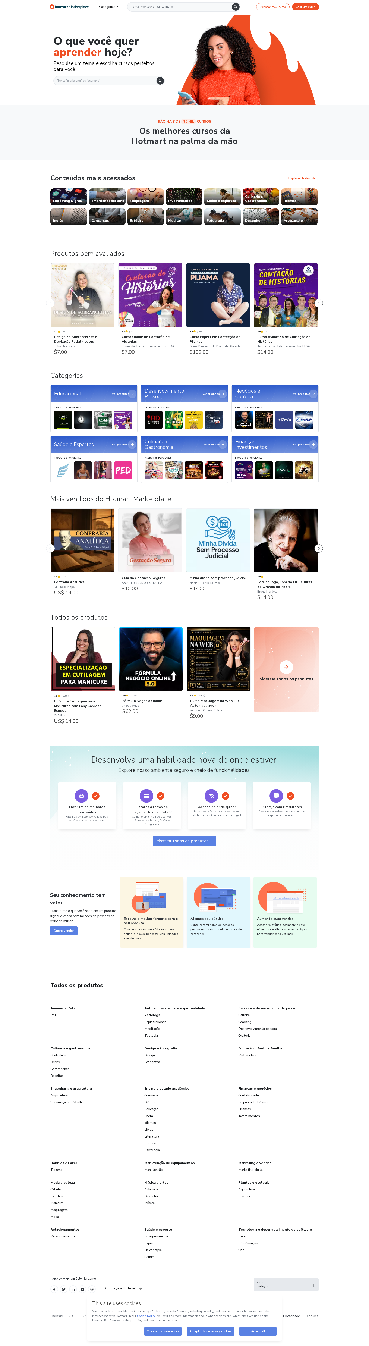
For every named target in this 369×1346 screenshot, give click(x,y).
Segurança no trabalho (67, 1102)
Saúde (149, 1257)
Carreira (244, 1015)
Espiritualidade (155, 1022)
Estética (56, 1196)
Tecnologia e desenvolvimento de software (275, 1229)
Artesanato (153, 1189)
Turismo (56, 1169)
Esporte (150, 1243)
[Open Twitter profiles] (63, 1289)
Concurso (151, 1095)
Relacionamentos (65, 1229)
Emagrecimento (156, 1236)
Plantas (244, 1196)
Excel (242, 1236)
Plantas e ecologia (253, 1182)
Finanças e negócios (255, 1088)
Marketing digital (251, 1169)
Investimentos (249, 1116)
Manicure (57, 1203)
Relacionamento (62, 1236)
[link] (68, 196)
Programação (248, 1243)
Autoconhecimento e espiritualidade (174, 1008)
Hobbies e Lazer (63, 1163)
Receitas (57, 1075)
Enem (148, 1116)
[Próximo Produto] (318, 298)
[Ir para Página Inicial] (69, 6)
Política (150, 1143)
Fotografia (152, 1062)
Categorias (107, 6)
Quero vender (64, 930)
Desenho (151, 1196)
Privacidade (291, 1316)
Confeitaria (58, 1055)
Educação (151, 1109)
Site (241, 1250)
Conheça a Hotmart (121, 1288)
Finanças (244, 1109)
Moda (54, 1216)
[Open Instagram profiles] (92, 1289)
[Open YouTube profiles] (82, 1289)
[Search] (236, 7)
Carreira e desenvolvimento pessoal (269, 1008)
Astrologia (152, 1015)
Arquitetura (59, 1095)
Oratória (244, 1035)
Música (149, 1203)
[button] (286, 1284)
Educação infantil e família (260, 1048)
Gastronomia (59, 1069)
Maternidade (247, 1055)
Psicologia (152, 1150)
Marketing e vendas (254, 1163)
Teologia (151, 1035)
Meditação (152, 1028)
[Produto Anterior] (50, 298)
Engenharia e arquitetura (71, 1088)
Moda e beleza (62, 1182)
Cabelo (55, 1189)
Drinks (55, 1062)
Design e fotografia (160, 1048)
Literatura (151, 1136)
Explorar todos (299, 178)
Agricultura (246, 1189)
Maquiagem (59, 1210)
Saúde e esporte (158, 1229)
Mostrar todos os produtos (182, 841)
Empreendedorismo (253, 1102)
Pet (53, 1015)
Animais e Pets (62, 1008)
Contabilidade (248, 1095)
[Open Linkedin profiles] (73, 1289)
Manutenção (153, 1169)
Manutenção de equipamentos (169, 1163)
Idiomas (150, 1122)
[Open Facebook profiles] (54, 1289)
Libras (148, 1129)
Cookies (313, 1316)
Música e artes (156, 1182)
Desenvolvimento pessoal (258, 1028)
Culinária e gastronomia (70, 1048)
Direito (149, 1102)
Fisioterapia (153, 1250)
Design (149, 1055)
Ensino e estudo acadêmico (166, 1088)
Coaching (244, 1022)
